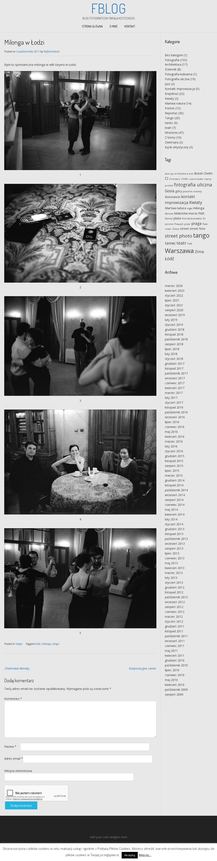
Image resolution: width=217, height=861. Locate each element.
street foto (197, 228)
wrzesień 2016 (175, 417)
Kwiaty (169, 98)
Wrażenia (171, 133)
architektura (181, 173)
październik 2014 (176, 490)
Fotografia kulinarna (178, 74)
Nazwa (10, 746)
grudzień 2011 (174, 626)
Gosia (169, 190)
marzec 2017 (174, 393)
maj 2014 (171, 510)
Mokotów (181, 213)
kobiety (197, 191)
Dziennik (171, 69)
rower (168, 228)
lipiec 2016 (172, 422)
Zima (199, 251)
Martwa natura (175, 103)
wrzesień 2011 (175, 641)
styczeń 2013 (174, 582)
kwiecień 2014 (174, 514)
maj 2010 (171, 680)
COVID (184, 178)
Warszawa (179, 250)
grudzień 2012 (174, 587)
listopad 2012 (174, 592)
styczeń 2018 (174, 359)
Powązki (178, 224)
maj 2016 (171, 432)
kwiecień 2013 (174, 568)
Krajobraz (171, 94)
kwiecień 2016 (174, 437)
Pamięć (169, 218)
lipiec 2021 (172, 300)
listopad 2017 (174, 368)
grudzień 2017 (174, 364)
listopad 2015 (174, 461)
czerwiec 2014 (174, 505)
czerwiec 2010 (174, 675)
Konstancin (172, 197)
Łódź (37, 644)
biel (191, 173)
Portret (170, 108)
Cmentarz (174, 178)
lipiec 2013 (172, 553)
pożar (187, 224)
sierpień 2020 (174, 310)
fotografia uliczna (193, 185)
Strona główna (92, 26)
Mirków (169, 213)
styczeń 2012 (174, 621)
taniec (169, 123)
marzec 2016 (174, 441)
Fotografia (172, 60)
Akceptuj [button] (129, 855)
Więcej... (145, 855)
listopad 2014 (174, 485)
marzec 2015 (174, 475)
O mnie (114, 26)
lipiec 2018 (172, 349)
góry (178, 191)
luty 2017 (171, 398)
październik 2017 (176, 373)
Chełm (208, 173)
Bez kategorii (174, 55)
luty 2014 (171, 519)
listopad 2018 (174, 334)
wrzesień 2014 (175, 495)
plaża (177, 218)
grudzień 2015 (174, 456)
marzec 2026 (174, 286)
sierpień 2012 (174, 607)
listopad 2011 (174, 631)
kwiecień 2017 (174, 388)
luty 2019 (171, 320)
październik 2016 (176, 412)
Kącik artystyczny (176, 147)
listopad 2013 (174, 534)
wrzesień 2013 (175, 544)
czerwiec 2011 (174, 646)
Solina (175, 228)
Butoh (198, 173)
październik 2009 (176, 690)
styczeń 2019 (174, 325)
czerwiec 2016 (174, 427)
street (184, 228)
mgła (189, 208)
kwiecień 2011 (174, 655)
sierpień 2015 (174, 466)
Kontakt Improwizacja (180, 89)
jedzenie (188, 191)
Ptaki (205, 224)
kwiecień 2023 (174, 291)
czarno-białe (196, 178)
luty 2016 (171, 446)
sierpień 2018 (174, 344)
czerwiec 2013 (174, 558)
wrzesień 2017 (175, 378)
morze (193, 213)
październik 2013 (176, 539)
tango (55, 644)
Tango (18, 644)
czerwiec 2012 (174, 612)
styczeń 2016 (174, 451)
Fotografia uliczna (177, 79)
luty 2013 (171, 578)
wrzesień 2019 (175, 315)
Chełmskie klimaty (17, 668)
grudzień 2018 (174, 329)
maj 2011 (171, 651)
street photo (178, 236)
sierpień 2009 (174, 694)
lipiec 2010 (172, 670)
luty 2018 (171, 354)
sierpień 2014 (174, 500)
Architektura (173, 64)
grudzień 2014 (174, 480)
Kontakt (129, 26)
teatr (168, 128)
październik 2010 (176, 665)
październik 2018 (176, 339)
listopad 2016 (174, 407)
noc (201, 213)
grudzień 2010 (174, 660)
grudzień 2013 (174, 529)
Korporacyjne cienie (142, 668)
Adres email (13, 758)
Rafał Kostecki (52, 51)
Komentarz (13, 699)
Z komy (170, 137)
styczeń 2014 (174, 524)
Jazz (167, 84)
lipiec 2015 (172, 471)
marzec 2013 (174, 573)
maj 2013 (171, 563)
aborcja (169, 173)
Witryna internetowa (18, 771)
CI (166, 178)
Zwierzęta (171, 142)
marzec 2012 (174, 617)
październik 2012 (176, 597)
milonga (46, 644)
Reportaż (171, 113)
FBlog (108, 8)
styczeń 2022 (174, 295)
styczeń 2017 (174, 402)
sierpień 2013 (174, 548)
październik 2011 (176, 636)
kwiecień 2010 (174, 685)
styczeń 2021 (174, 305)
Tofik (189, 243)
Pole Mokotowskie (192, 218)
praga (196, 223)
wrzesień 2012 (175, 602)
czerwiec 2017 (174, 383)
